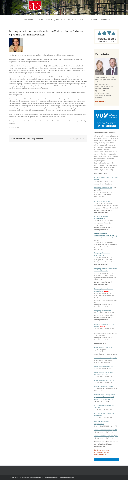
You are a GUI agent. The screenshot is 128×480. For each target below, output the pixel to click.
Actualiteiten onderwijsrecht (104, 347)
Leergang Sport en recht (102, 311)
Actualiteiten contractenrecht (104, 366)
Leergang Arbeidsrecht (102, 201)
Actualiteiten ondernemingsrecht (105, 430)
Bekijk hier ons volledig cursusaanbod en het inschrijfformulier (102, 452)
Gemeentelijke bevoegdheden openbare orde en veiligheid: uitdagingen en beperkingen (104, 397)
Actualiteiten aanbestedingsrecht (105, 358)
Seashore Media (69, 477)
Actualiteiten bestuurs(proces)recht (106, 436)
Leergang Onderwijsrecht (103, 188)
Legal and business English (103, 386)
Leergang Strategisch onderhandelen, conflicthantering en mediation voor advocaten (105, 235)
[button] (115, 19)
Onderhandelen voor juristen (104, 380)
